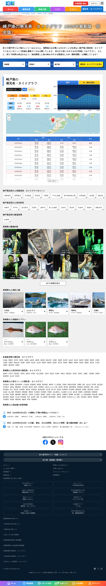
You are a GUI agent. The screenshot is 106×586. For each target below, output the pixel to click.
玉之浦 (17, 397)
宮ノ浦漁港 (44, 397)
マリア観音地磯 (86, 394)
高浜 (28, 397)
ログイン (94, 3)
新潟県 (65, 360)
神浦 (28, 399)
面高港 (12, 397)
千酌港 (46, 195)
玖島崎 (12, 399)
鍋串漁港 (86, 387)
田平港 (94, 384)
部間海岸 (17, 195)
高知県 (54, 362)
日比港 (5, 392)
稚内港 (100, 195)
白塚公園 (94, 394)
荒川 (11, 389)
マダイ (58, 9)
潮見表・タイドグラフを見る (91, 64)
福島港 (51, 384)
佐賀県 (6, 219)
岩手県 (16, 360)
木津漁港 (6, 399)
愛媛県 (71, 362)
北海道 (5, 360)
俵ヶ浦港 (11, 392)
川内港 (31, 394)
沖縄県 (17, 365)
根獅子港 (25, 394)
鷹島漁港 (18, 387)
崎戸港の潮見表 (17, 26)
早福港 (49, 392)
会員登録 (81, 3)
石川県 (76, 360)
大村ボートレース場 (51, 387)
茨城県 (60, 360)
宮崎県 (5, 365)
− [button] (9, 119)
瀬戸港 (66, 387)
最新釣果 (26, 9)
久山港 (96, 389)
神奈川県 (42, 9)
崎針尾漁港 (52, 397)
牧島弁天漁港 (72, 384)
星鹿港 (84, 389)
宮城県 (26, 360)
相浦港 (100, 394)
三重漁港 (40, 387)
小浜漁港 (26, 384)
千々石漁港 (57, 384)
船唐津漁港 (72, 387)
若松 (92, 387)
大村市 (63, 207)
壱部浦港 (95, 397)
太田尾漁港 (87, 392)
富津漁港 (65, 389)
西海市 (45, 13)
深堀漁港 (80, 387)
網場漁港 (25, 392)
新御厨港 (94, 392)
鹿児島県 (11, 365)
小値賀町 (91, 373)
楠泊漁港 (6, 397)
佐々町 (12, 376)
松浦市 (80, 207)
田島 (78, 397)
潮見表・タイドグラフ (92, 9)
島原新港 (45, 384)
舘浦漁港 (33, 384)
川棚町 (85, 373)
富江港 (48, 389)
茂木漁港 (6, 389)
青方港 (16, 389)
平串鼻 (59, 397)
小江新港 (37, 394)
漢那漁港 (7, 195)
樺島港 (31, 392)
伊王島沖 (6, 387)
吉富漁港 (82, 195)
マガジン (73, 9)
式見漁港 (83, 397)
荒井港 (37, 195)
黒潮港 (43, 394)
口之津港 (25, 387)
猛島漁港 (18, 399)
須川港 (97, 387)
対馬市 (80, 373)
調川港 (31, 387)
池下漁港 (77, 394)
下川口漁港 (56, 195)
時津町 (97, 373)
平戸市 (15, 207)
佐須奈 (33, 397)
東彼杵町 (6, 376)
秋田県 (21, 360)
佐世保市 (25, 207)
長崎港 (39, 384)
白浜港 (53, 394)
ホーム (10, 9)
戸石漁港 (37, 392)
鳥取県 (44, 362)
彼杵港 (28, 389)
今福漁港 (22, 389)
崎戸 (84, 384)
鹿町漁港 (78, 389)
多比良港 (100, 384)
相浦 (35, 387)
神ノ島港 (6, 394)
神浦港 (80, 392)
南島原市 (99, 207)
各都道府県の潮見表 (9, 551)
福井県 (81, 360)
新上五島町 (53, 207)
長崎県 (40, 13)
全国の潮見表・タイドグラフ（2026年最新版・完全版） (19, 13)
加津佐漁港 (41, 389)
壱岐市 (89, 207)
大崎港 (48, 394)
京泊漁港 (71, 389)
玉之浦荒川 (56, 392)
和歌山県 (16, 362)
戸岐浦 (64, 384)
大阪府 (5, 362)
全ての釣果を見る (53, 283)
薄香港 (90, 397)
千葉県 (54, 360)
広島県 (28, 362)
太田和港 (34, 389)
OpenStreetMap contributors (91, 133)
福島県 (37, 360)
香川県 (60, 362)
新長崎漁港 (18, 384)
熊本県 (92, 362)
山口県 (39, 362)
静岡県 (92, 360)
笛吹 (38, 397)
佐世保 (12, 387)
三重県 (97, 360)
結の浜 (88, 384)
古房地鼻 (28, 195)
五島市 (34, 207)
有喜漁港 (6, 384)
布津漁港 (43, 392)
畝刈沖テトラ (71, 397)
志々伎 (70, 392)
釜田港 (59, 394)
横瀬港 (64, 397)
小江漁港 (63, 392)
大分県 (97, 362)
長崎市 (6, 207)
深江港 (75, 392)
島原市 (72, 207)
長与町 (17, 376)
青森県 (10, 360)
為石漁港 (23, 397)
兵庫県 (10, 362)
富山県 (71, 360)
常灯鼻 (59, 389)
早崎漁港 (34, 399)
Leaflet (79, 133)
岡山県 (33, 362)
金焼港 (91, 195)
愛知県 (86, 360)
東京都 (42, 360)
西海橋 (12, 384)
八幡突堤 (65, 394)
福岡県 (76, 362)
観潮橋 (71, 394)
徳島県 (65, 362)
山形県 (32, 360)
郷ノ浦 (53, 389)
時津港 (12, 394)
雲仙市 (75, 373)
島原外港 (90, 389)
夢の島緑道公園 (69, 195)
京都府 (22, 362)
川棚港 (79, 384)
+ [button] (9, 116)
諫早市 (42, 207)
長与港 (60, 387)
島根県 (49, 362)
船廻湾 (24, 399)
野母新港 (18, 392)
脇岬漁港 (18, 394)
